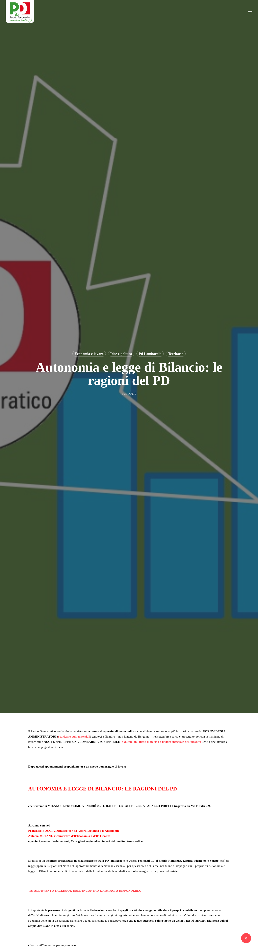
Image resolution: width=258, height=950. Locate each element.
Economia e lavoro (89, 354)
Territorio (175, 354)
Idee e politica (121, 354)
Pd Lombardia (150, 354)
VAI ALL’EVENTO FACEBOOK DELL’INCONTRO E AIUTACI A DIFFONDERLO (84, 890)
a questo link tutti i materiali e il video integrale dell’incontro (162, 741)
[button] (250, 11)
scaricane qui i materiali (74, 736)
